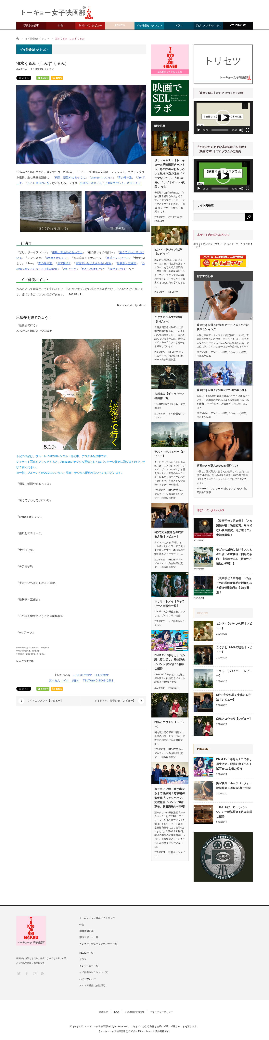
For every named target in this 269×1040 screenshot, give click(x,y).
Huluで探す (102, 675)
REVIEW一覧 (86, 952)
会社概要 (103, 1011)
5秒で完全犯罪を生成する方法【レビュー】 (169, 534)
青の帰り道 (125, 177)
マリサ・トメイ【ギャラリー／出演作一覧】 (169, 603)
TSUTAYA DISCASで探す (98, 680)
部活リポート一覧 (88, 937)
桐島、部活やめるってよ (70, 177)
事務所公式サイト (91, 183)
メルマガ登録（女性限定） (93, 985)
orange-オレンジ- (102, 177)
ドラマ (179, 25)
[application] (223, 117)
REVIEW (120, 25)
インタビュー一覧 (88, 965)
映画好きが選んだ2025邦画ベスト (218, 465)
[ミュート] (241, 130)
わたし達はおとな (38, 183)
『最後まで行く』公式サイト (122, 183)
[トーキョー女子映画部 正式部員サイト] (170, 60)
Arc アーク (69, 268)
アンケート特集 (219, 352)
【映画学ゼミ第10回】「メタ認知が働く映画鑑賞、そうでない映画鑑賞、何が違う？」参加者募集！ (234, 527)
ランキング (234, 352)
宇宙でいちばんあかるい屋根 (93, 263)
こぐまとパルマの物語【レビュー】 (168, 319)
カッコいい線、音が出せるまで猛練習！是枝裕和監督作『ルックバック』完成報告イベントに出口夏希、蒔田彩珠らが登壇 (169, 797)
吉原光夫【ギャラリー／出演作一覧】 (169, 396)
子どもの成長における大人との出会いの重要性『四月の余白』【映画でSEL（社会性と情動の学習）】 (234, 556)
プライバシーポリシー (161, 1011)
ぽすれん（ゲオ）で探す (64, 680)
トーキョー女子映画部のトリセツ (97, 918)
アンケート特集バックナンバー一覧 (98, 943)
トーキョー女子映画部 (96, 1026)
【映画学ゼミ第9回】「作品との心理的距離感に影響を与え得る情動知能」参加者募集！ (234, 585)
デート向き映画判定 (165, 359)
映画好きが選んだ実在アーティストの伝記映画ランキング (223, 327)
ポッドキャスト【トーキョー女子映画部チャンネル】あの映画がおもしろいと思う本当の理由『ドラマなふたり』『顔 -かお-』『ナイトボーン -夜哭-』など (169, 173)
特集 (60, 25)
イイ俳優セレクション (149, 25)
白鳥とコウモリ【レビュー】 (169, 724)
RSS (42, 973)
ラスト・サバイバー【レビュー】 (169, 454)
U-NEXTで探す (82, 675)
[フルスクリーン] (248, 130)
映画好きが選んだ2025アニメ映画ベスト (222, 390)
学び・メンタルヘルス (208, 25)
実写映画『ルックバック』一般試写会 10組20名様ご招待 (234, 785)
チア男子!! (64, 263)
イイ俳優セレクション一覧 (93, 972)
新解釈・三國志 (126, 263)
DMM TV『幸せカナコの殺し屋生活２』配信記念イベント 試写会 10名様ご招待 (169, 662)
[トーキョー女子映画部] (57, 13)
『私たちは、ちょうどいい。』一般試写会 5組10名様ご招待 (234, 811)
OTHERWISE (238, 25)
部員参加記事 (31, 25)
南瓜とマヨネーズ (118, 257)
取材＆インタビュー (90, 25)
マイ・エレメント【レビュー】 (45, 700)
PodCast (159, 221)
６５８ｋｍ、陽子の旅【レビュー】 (115, 700)
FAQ (116, 1011)
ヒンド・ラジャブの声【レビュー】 (168, 251)
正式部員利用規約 (134, 1011)
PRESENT (174, 687)
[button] (223, 117)
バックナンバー (87, 978)
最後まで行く (117, 268)
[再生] (199, 130)
